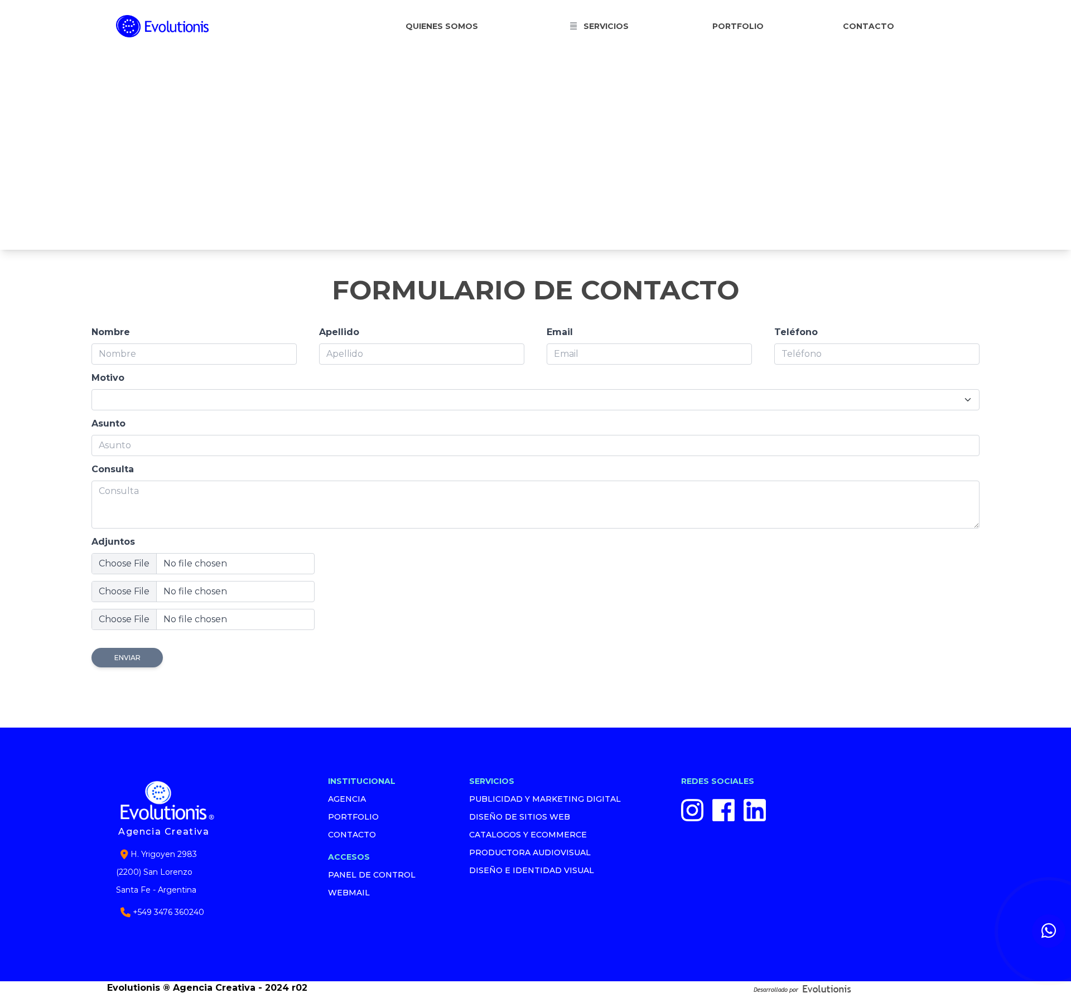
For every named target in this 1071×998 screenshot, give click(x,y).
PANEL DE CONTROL (372, 875)
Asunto (108, 423)
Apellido (339, 332)
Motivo (107, 377)
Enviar (127, 657)
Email (560, 332)
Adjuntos (113, 541)
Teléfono (796, 332)
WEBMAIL (349, 893)
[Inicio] (175, 26)
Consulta (112, 469)
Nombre (110, 332)
